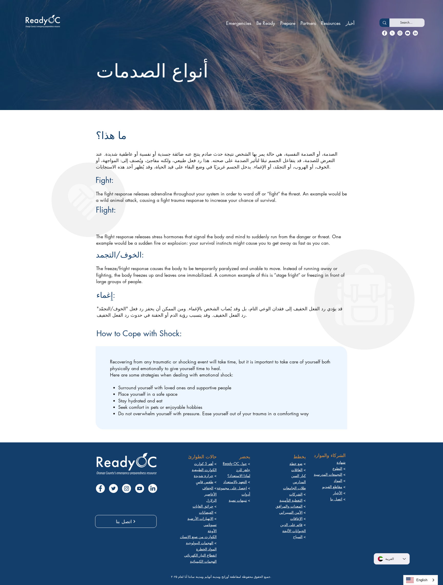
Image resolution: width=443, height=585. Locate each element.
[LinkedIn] (399, 33)
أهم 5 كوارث (203, 463)
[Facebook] (384, 33)
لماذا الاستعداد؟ (238, 475)
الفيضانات (206, 512)
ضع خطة (296, 463)
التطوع (337, 468)
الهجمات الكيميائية (203, 561)
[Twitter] (392, 33)
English (421, 580)
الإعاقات (296, 518)
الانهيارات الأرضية (200, 518)
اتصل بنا (336, 499)
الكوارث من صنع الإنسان (198, 536)
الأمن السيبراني (291, 512)
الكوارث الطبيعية (204, 469)
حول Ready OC (235, 463)
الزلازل (211, 500)
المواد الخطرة (206, 549)
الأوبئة (212, 530)
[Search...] (384, 22)
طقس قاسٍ (204, 481)
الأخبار (337, 492)
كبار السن (298, 475)
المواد (338, 480)
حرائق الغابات (203, 506)
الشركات (296, 494)
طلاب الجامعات (294, 487)
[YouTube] (407, 33)
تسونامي (210, 524)
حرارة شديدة (203, 475)
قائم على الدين (291, 524)
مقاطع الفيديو (332, 486)
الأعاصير (210, 494)
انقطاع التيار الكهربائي (200, 555)
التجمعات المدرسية (328, 474)
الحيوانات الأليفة (294, 530)
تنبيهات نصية (238, 500)
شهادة (341, 462)
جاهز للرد (243, 469)
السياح (298, 536)
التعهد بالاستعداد (235, 481)
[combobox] (420, 580)
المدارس (299, 481)
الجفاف (207, 487)
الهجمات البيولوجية (199, 542)
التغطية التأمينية (291, 500)
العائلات (297, 469)
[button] (239, 23)
